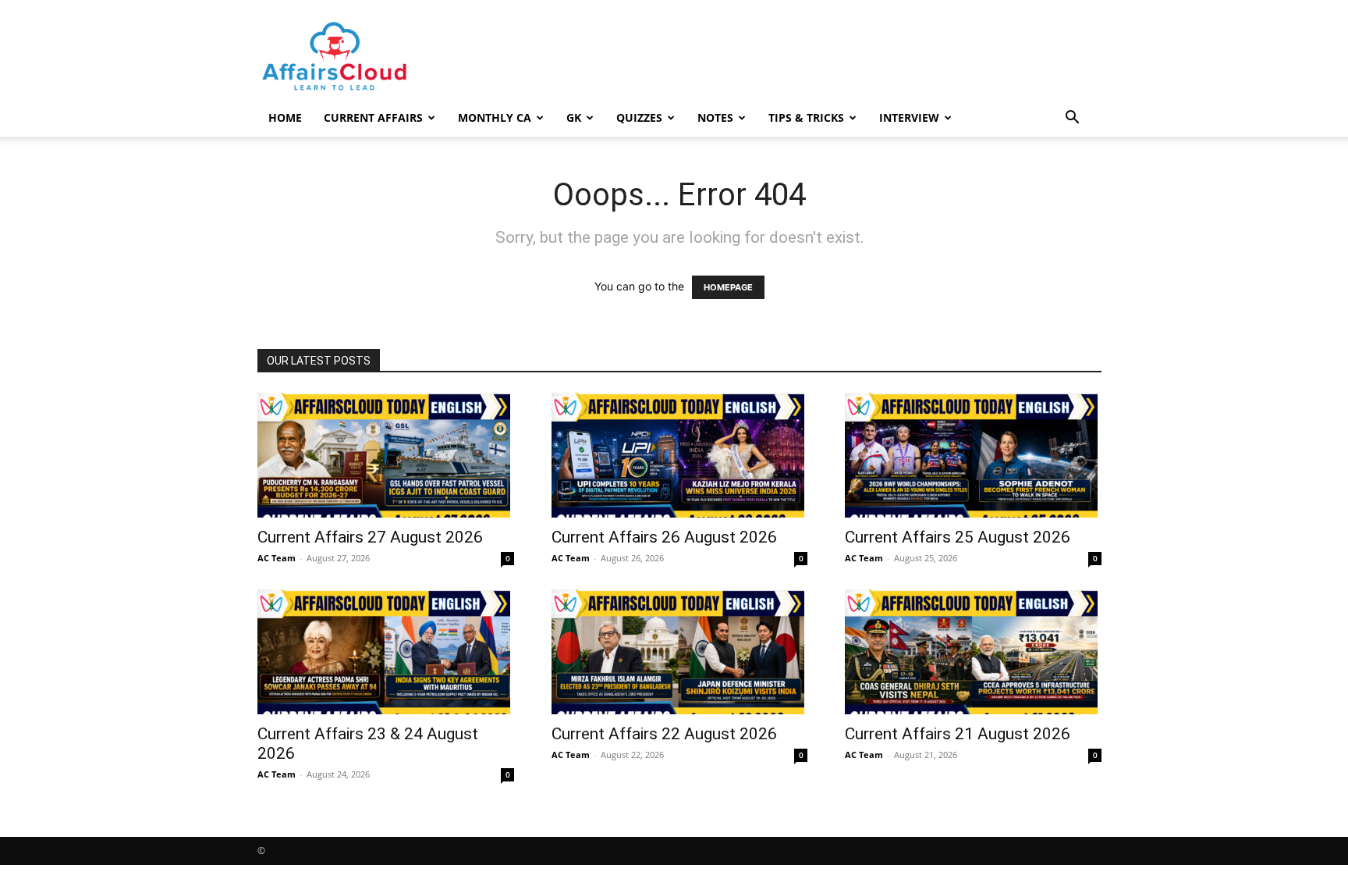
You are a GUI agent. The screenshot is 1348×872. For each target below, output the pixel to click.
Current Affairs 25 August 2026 (957, 537)
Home (285, 117)
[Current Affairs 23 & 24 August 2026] (385, 651)
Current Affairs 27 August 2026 (370, 537)
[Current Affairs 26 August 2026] (680, 455)
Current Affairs (373, 117)
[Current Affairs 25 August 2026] (973, 455)
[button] (1072, 119)
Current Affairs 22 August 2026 (664, 733)
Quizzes (639, 117)
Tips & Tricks (806, 117)
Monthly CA (494, 117)
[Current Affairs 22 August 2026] (680, 651)
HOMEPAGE (728, 287)
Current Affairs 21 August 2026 (957, 733)
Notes (715, 117)
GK (573, 117)
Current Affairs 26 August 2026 (664, 537)
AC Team (276, 558)
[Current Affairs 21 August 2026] (973, 651)
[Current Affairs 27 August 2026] (385, 455)
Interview (909, 117)
